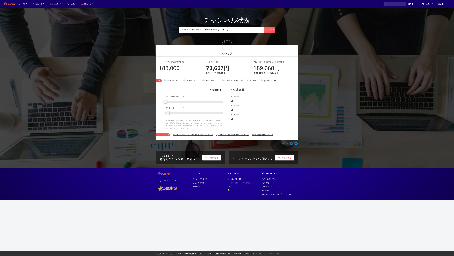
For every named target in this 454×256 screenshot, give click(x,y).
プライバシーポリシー (270, 186)
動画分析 (196, 186)
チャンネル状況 (199, 183)
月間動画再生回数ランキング (262, 135)
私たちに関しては (268, 179)
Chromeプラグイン (200, 179)
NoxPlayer (266, 190)
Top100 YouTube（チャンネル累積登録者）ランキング (193, 135)
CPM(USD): (170, 108)
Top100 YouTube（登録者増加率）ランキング (232, 135)
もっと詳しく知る (272, 253)
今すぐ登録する (211, 158)
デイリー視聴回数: (172, 96)
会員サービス (88, 4)
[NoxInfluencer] (9, 3)
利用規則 (265, 183)
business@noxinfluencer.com (242, 183)
